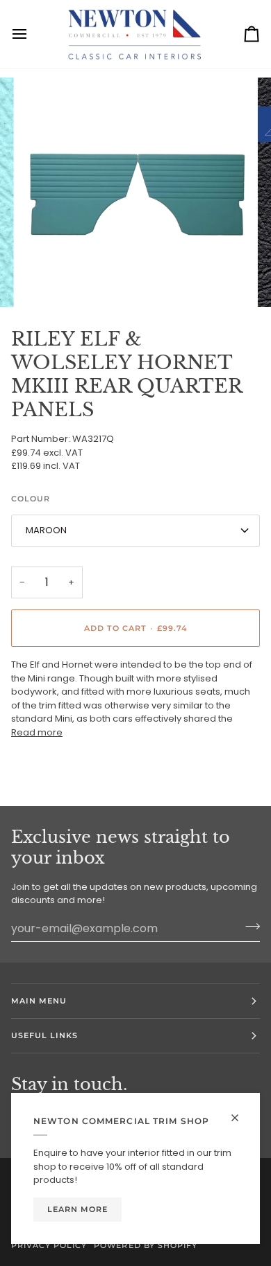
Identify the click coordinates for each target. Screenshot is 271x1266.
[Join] (248, 927)
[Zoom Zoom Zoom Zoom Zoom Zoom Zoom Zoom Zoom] (135, 192)
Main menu (39, 1001)
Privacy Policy (49, 1245)
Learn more (77, 1209)
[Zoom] (46, 281)
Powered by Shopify (145, 1245)
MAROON (46, 530)
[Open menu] (32, 34)
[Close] (241, 1118)
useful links (44, 1035)
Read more (37, 732)
